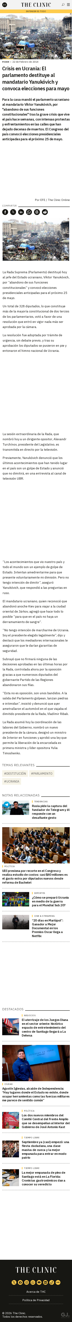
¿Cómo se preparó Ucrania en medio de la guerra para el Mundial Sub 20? (50, 901)
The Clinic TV (39, 1282)
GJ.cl (65, 1316)
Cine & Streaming (44, 916)
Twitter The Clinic (14, 1282)
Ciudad (8, 1084)
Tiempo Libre (31, 1137)
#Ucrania (11, 781)
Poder (5, 62)
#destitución (15, 773)
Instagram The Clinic (26, 1282)
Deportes (39, 893)
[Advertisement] (36, 392)
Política (9, 866)
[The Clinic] (7, 4)
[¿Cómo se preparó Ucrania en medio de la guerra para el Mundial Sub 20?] (15, 899)
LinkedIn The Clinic (45, 1282)
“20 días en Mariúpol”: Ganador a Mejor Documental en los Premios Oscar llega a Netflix (47, 928)
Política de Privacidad (35, 1300)
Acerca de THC (36, 1291)
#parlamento (41, 773)
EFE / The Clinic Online (55, 200)
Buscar (63, 4)
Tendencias (41, 801)
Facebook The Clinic (20, 1282)
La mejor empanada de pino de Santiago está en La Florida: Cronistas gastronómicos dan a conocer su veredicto (43, 1178)
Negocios (30, 1015)
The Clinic (19, 1313)
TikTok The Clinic (51, 1282)
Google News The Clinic (58, 1282)
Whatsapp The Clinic (32, 1282)
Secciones (68, 4)
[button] (5, 212)
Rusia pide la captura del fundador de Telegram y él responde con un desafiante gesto (51, 812)
